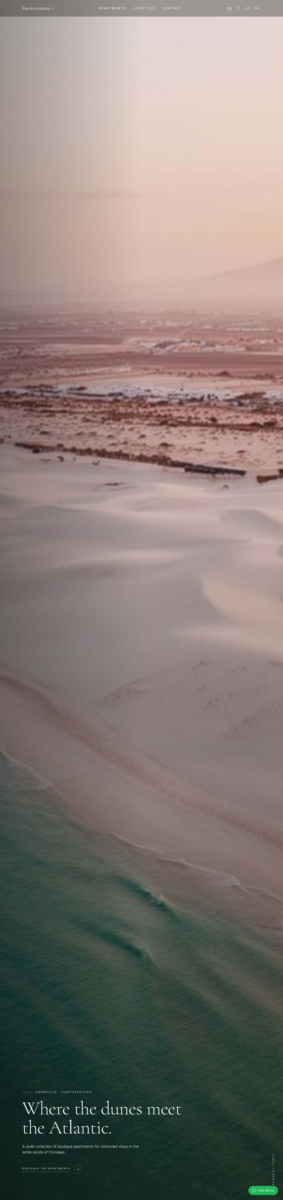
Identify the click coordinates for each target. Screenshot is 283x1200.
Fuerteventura (38, 8)
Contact (172, 8)
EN (229, 8)
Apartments (113, 8)
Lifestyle (144, 8)
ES (248, 8)
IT (239, 8)
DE (257, 8)
